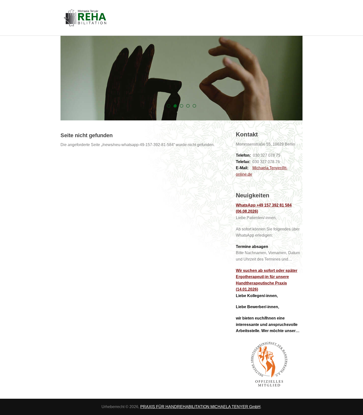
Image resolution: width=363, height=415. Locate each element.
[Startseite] (181, 17)
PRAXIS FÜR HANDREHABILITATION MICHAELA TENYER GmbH (200, 407)
